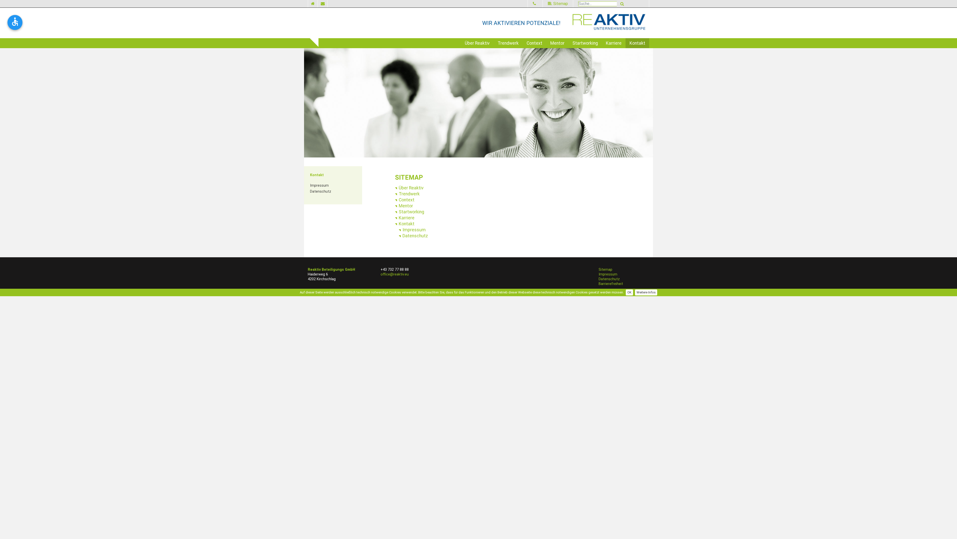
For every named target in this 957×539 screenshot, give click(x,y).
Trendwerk (508, 43)
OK (629, 292)
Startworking (585, 43)
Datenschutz (320, 191)
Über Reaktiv (477, 43)
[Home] (313, 3)
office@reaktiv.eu (395, 274)
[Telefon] (535, 3)
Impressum (319, 185)
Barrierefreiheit (611, 284)
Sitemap (605, 270)
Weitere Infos (646, 292)
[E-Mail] (323, 3)
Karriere (614, 43)
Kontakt (637, 43)
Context (534, 43)
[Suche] (622, 4)
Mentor (557, 43)
